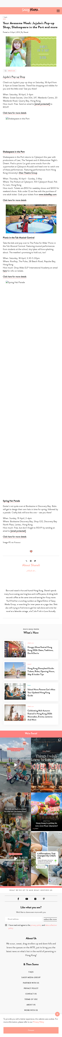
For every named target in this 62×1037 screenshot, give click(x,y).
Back (5, 17)
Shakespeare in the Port (14, 151)
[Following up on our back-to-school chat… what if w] (46, 858)
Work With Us (31, 1010)
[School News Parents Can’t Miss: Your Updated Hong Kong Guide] (30, 699)
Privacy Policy (31, 988)
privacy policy (36, 925)
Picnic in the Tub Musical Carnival (18, 237)
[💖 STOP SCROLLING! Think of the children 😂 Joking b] (15, 765)
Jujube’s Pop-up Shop (14, 77)
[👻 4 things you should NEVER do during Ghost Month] (46, 765)
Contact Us (31, 994)
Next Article (51, 9)
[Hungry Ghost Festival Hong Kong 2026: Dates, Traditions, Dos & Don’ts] (30, 656)
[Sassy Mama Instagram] (35, 899)
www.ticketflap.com (48, 194)
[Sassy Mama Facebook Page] (18, 899)
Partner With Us (31, 983)
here (5, 270)
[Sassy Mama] (31, 10)
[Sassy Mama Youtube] (26, 899)
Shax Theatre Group (28, 172)
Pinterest (17, 542)
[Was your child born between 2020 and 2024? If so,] (15, 858)
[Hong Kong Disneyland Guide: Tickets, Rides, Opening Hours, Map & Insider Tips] (30, 677)
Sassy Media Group (31, 977)
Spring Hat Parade (11, 500)
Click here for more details (14, 113)
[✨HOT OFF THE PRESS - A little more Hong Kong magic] (46, 811)
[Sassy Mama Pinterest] (43, 899)
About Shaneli (31, 565)
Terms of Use (31, 999)
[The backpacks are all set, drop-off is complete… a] (15, 811)
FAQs (31, 972)
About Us (31, 1005)
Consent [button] (31, 1030)
